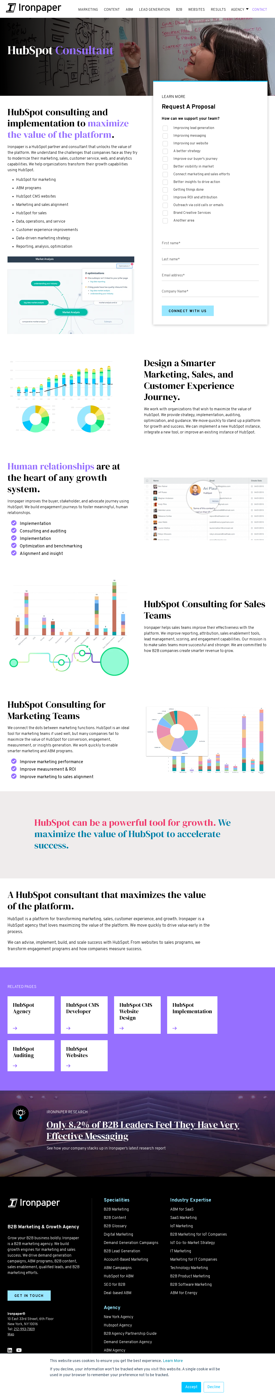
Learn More (173, 1361)
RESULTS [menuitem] (218, 10)
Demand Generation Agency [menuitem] (128, 1342)
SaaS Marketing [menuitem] (183, 1217)
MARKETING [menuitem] (88, 10)
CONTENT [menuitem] (112, 10)
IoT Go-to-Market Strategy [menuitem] (192, 1243)
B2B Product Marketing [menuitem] (190, 1276)
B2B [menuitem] (179, 10)
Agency (237, 10)
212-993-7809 (24, 1329)
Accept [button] (191, 1387)
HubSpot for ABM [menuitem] (119, 1276)
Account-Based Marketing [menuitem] (126, 1259)
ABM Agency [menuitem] (114, 1350)
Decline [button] (213, 1387)
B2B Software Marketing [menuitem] (191, 1284)
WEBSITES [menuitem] (196, 10)
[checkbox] (210, 176)
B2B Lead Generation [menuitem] (122, 1251)
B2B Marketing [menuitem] (116, 1209)
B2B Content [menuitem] (115, 1217)
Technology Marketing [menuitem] (189, 1268)
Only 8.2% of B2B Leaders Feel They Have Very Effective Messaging (143, 1130)
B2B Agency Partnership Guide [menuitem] (130, 1333)
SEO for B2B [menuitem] (114, 1284)
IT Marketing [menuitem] (180, 1251)
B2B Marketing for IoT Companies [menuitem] (198, 1234)
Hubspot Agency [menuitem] (118, 1325)
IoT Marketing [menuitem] (181, 1226)
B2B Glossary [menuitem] (115, 1226)
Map (11, 1334)
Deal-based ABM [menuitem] (117, 1293)
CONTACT (259, 10)
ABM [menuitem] (129, 10)
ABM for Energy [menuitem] (183, 1293)
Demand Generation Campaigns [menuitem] (131, 1243)
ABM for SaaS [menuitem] (182, 1209)
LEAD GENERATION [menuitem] (154, 10)
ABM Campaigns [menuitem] (118, 1268)
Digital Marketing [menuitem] (118, 1234)
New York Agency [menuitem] (118, 1317)
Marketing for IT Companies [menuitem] (193, 1259)
